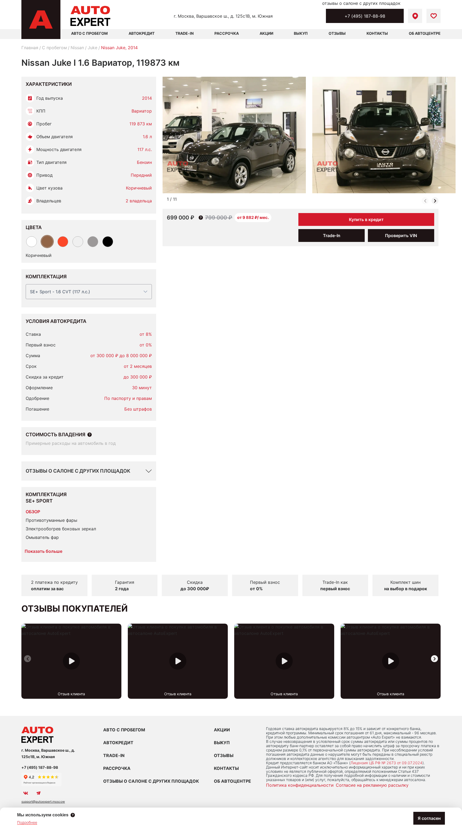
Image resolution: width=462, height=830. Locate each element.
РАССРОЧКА (116, 768)
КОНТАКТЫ (226, 768)
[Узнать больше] (89, 435)
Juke (92, 47)
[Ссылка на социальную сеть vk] (25, 793)
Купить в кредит (366, 219)
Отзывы (337, 33)
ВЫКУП (222, 742)
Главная (29, 47)
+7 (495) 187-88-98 (365, 16)
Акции (266, 33)
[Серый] (92, 241)
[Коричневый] (47, 242)
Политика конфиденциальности (300, 785)
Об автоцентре (425, 33)
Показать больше (43, 551)
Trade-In (184, 33)
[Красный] (62, 241)
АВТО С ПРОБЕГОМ (89, 33)
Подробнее (27, 822)
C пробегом (54, 47)
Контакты (377, 33)
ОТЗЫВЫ (223, 755)
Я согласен (429, 818)
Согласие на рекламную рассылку (372, 785)
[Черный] (107, 241)
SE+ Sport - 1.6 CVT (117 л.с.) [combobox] (60, 291)
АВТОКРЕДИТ (118, 742)
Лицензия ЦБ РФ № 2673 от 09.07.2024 (386, 762)
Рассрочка (226, 33)
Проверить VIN (401, 235)
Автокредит (142, 33)
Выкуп (301, 33)
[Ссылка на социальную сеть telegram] (38, 793)
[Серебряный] (77, 241)
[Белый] (31, 241)
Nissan (77, 47)
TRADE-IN (114, 755)
